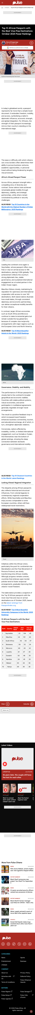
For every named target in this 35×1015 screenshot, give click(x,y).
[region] (17, 793)
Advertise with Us (6, 977)
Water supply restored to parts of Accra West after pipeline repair (21, 912)
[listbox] (18, 793)
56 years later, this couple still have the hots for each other (17, 776)
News (12, 866)
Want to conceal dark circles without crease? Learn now (9, 799)
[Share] (31, 43)
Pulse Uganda (6, 999)
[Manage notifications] (31, 1011)
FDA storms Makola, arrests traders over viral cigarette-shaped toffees (21, 869)
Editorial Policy (25, 976)
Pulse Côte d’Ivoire (24, 996)
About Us (4, 973)
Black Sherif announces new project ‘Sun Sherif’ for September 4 (21, 881)
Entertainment (15, 877)
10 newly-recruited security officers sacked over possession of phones (21, 891)
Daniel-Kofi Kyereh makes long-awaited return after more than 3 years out (21, 923)
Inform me (6, 710)
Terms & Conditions (8, 982)
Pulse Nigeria (5, 991)
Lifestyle (7, 7)
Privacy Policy (25, 973)
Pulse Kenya (5, 995)
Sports (12, 919)
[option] (9, 794)
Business (23, 961)
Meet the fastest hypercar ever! (23, 799)
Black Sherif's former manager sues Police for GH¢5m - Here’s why (21, 901)
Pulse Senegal (25, 991)
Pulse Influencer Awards (25, 981)
